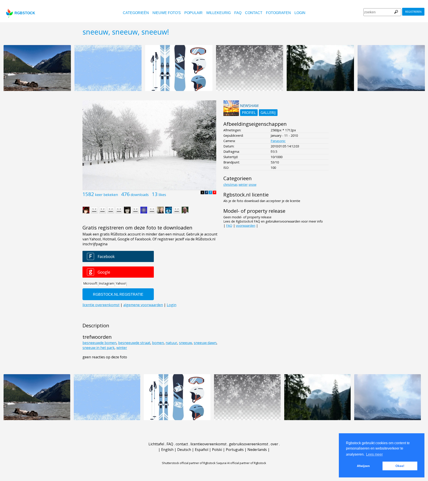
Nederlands (257, 449)
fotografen (278, 13)
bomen (158, 342)
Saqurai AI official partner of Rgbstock (241, 463)
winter (121, 347)
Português (235, 449)
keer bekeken (106, 194)
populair (193, 13)
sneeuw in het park (98, 347)
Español (201, 449)
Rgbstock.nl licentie (246, 194)
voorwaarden (245, 225)
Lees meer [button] (374, 454)
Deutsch (184, 449)
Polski (217, 449)
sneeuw (185, 342)
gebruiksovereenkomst (248, 444)
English (167, 449)
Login (299, 13)
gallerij (268, 112)
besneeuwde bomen (99, 342)
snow (252, 184)
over (274, 444)
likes (162, 194)
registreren (413, 12)
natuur (171, 342)
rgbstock (24, 13)
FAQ (237, 13)
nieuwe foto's (166, 13)
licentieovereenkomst (208, 444)
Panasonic (278, 141)
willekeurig (218, 13)
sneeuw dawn (205, 342)
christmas (230, 184)
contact (253, 13)
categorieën (136, 13)
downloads (140, 194)
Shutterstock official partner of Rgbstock (189, 463)
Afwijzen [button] (363, 466)
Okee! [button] (399, 466)
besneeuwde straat (134, 342)
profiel (249, 112)
